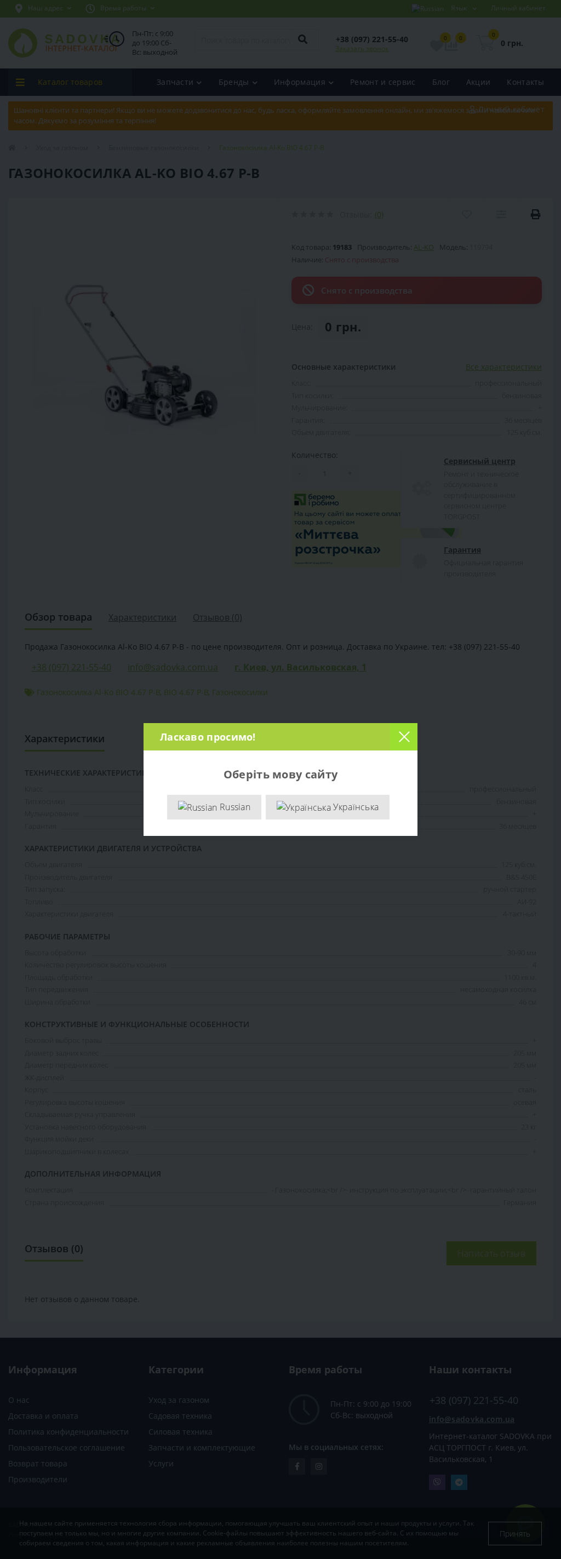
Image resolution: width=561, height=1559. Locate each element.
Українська (355, 807)
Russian (233, 807)
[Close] (403, 736)
